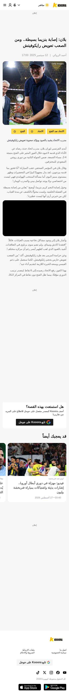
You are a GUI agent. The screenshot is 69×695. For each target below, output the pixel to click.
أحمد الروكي (59, 55)
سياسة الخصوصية (59, 652)
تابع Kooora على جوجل (32, 422)
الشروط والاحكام (27, 652)
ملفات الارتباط (28, 650)
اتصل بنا (63, 650)
